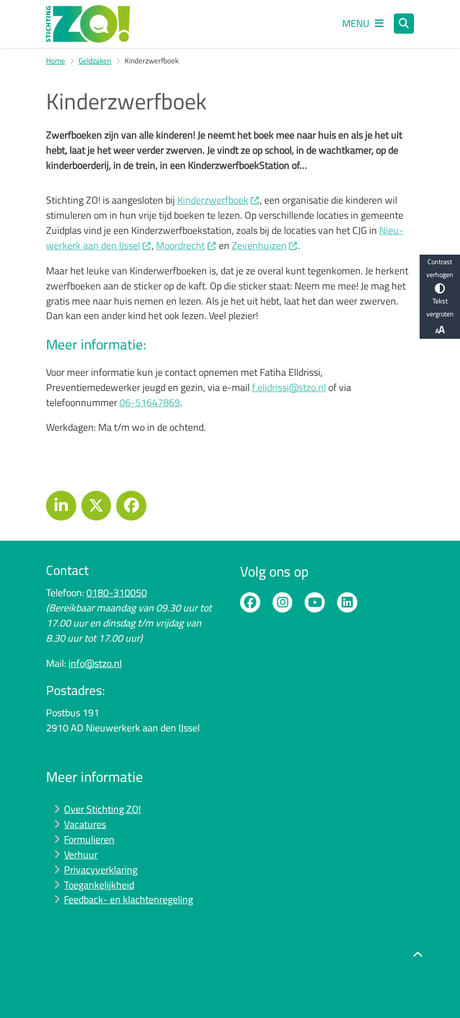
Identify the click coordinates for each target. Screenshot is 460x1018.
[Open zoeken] (404, 23)
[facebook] (250, 602)
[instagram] (283, 602)
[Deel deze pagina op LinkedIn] (61, 506)
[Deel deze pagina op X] (96, 506)
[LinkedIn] (347, 602)
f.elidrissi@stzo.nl (289, 387)
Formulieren (89, 839)
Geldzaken (95, 60)
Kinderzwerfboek (213, 200)
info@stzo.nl (95, 663)
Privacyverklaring (100, 869)
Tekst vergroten (440, 307)
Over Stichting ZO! (102, 809)
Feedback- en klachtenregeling (128, 899)
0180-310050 (116, 592)
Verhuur (81, 854)
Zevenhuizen (259, 245)
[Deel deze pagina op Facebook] (131, 506)
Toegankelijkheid (99, 885)
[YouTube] (315, 602)
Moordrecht (180, 245)
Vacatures (85, 824)
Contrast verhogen (439, 268)
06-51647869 (149, 402)
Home (55, 60)
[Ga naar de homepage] (88, 24)
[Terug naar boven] (418, 983)
